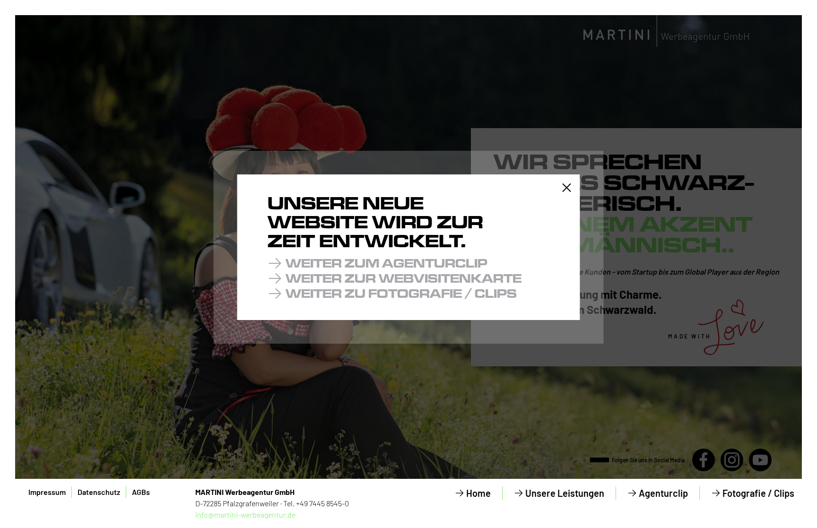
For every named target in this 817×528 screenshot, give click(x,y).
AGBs (141, 491)
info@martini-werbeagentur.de (245, 514)
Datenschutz (99, 491)
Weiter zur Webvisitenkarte (403, 278)
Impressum (47, 491)
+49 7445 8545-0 (322, 503)
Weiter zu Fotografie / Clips (401, 293)
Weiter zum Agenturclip (386, 263)
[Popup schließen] (567, 187)
